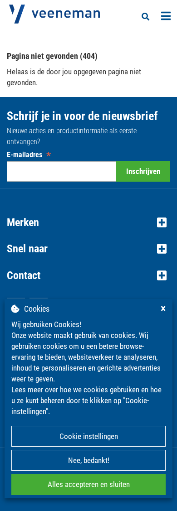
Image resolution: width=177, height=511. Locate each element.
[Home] (54, 14)
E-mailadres (29, 154)
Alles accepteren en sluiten (89, 484)
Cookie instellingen (88, 436)
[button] (88, 222)
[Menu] (165, 16)
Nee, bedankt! (88, 460)
